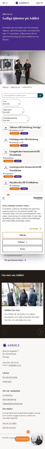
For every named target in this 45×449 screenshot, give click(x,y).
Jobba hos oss (15, 87)
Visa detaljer (33, 229)
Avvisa (22, 249)
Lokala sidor (7, 381)
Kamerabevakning (9, 399)
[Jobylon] (22, 149)
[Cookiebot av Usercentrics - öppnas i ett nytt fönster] (33, 198)
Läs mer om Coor (9, 427)
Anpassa (21, 242)
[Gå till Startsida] (22, 3)
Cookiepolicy (8, 395)
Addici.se (5, 87)
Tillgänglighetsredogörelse (12, 404)
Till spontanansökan (13, 260)
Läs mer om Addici (10, 423)
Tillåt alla (22, 235)
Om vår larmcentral (10, 377)
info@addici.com (14, 365)
